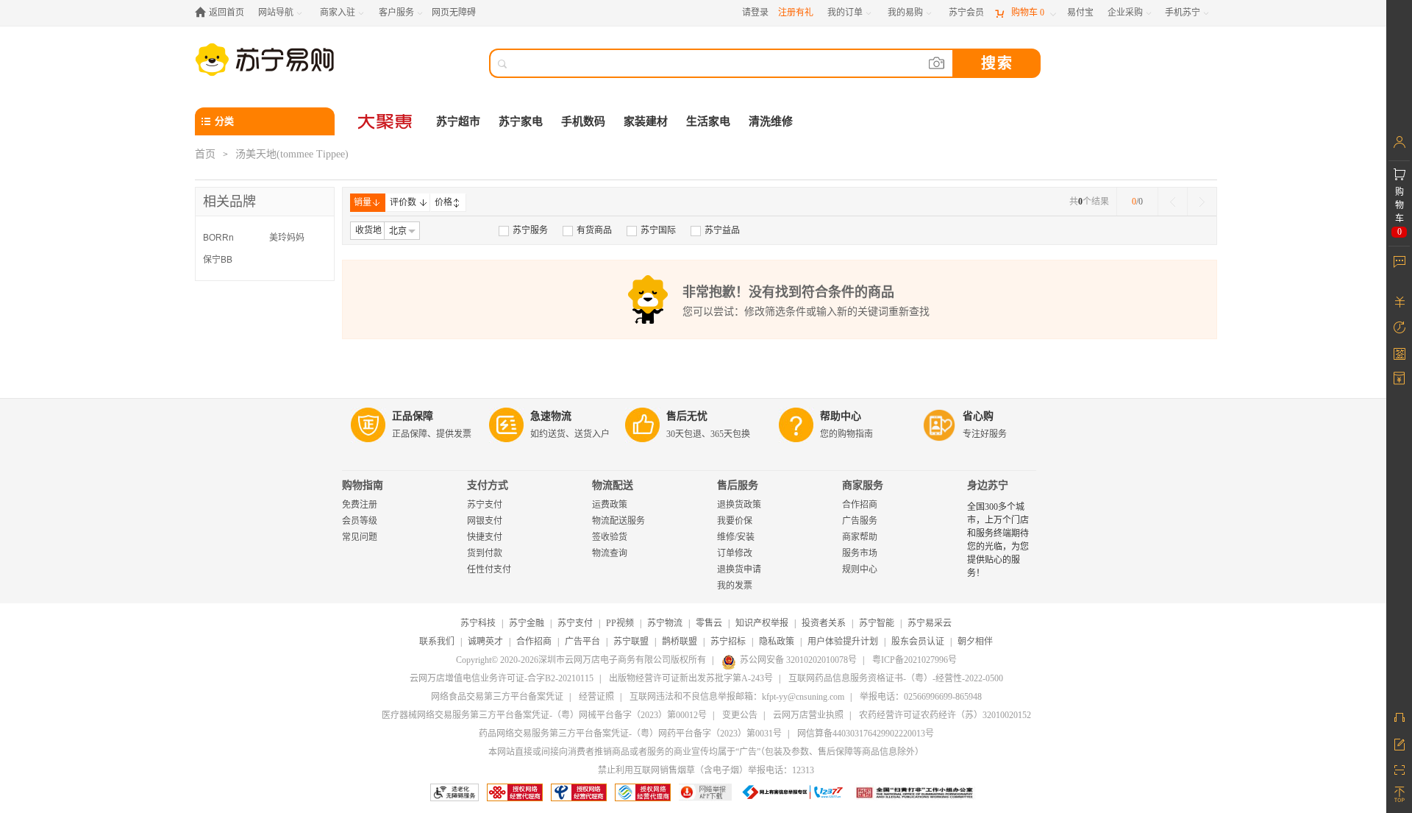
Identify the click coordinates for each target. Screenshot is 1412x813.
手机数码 (583, 121)
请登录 (755, 12)
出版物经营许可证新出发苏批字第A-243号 (691, 678)
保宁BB (217, 260)
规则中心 (859, 569)
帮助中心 (840, 416)
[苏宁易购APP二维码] (1399, 769)
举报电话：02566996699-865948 (921, 697)
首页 (205, 154)
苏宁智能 (876, 623)
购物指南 (362, 485)
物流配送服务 (618, 521)
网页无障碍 (454, 12)
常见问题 (359, 537)
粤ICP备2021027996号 (914, 660)
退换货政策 (739, 505)
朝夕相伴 (975, 641)
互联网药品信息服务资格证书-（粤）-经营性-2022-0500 (895, 678)
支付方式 (487, 485)
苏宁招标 (728, 641)
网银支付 (484, 521)
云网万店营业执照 (808, 715)
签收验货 (609, 537)
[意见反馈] (1399, 743)
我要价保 (734, 521)
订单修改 (734, 553)
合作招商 (859, 505)
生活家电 (708, 121)
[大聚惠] (386, 121)
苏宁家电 (521, 121)
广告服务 (859, 521)
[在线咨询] (1399, 717)
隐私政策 (776, 641)
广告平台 (582, 641)
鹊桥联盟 (679, 641)
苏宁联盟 (631, 641)
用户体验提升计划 (842, 641)
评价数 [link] (403, 202)
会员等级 (359, 521)
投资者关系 (824, 623)
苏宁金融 (526, 623)
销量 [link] (362, 202)
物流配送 (612, 485)
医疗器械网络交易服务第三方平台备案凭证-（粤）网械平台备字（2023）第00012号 (544, 715)
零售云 (709, 623)
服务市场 (859, 553)
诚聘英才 (485, 641)
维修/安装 (736, 537)
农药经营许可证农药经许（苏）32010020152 (945, 715)
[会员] (1399, 142)
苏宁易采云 (930, 623)
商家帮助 (859, 537)
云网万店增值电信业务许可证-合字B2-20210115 (501, 678)
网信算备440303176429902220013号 (865, 733)
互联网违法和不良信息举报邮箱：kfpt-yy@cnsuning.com (737, 697)
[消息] (1399, 261)
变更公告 (739, 715)
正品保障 (412, 416)
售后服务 (737, 485)
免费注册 (359, 505)
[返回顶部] (1399, 795)
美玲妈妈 (286, 237)
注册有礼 (795, 12)
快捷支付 (484, 537)
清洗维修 (771, 121)
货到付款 (484, 553)
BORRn (218, 237)
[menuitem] (523, 230)
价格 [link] (443, 202)
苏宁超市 (458, 121)
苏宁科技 (478, 623)
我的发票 (734, 586)
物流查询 (609, 553)
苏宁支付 (484, 505)
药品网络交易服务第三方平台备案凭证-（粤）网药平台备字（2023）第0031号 (630, 733)
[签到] (1399, 353)
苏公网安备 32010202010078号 (798, 660)
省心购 (978, 416)
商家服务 (862, 485)
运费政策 (609, 505)
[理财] (1399, 302)
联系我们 (436, 641)
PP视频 (620, 623)
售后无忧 (686, 416)
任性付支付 (489, 569)
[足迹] (1399, 327)
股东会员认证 (917, 641)
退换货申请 (739, 569)
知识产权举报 (761, 623)
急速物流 (550, 416)
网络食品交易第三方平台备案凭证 (497, 697)
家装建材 (646, 121)
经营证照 (596, 697)
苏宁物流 (664, 623)
